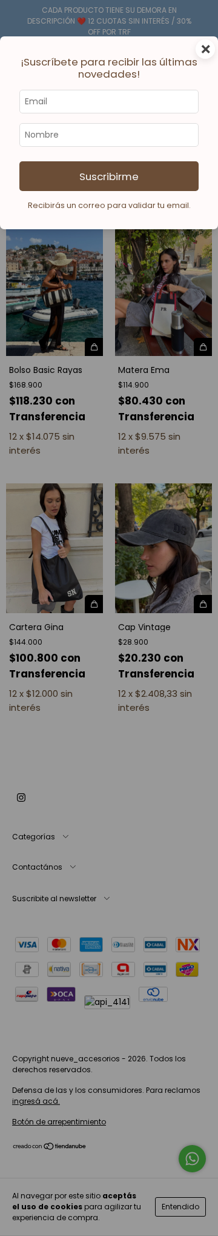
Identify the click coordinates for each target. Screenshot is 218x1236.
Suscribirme (109, 176)
